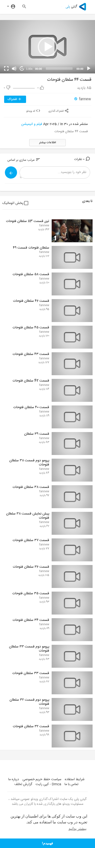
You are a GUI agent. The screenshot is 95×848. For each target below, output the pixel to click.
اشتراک (13, 99)
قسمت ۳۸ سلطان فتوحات (30, 487)
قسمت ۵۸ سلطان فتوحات (30, 274)
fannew (84, 99)
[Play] (88, 68)
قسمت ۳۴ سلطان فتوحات (30, 620)
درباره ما (13, 779)
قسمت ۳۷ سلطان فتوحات (30, 540)
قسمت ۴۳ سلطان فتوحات (30, 354)
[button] (47, 47)
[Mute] (14, 68)
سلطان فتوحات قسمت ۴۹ (31, 248)
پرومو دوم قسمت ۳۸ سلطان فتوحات (29, 463)
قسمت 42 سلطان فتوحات (30, 381)
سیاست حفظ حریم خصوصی (41, 779)
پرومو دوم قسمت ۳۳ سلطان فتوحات (29, 649)
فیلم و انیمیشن (31, 124)
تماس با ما (71, 784)
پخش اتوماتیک (12, 203)
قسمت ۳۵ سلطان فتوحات (30, 593)
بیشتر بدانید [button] (77, 829)
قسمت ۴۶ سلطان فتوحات (31, 301)
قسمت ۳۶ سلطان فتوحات (31, 567)
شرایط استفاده (75, 779)
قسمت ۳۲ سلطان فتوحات (31, 726)
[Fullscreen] (6, 68)
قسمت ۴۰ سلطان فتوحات (31, 407)
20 (22, 69)
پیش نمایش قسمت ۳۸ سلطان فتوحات (27, 516)
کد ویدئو (31, 111)
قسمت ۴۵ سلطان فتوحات (30, 328)
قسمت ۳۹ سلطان (36, 434)
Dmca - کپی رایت (48, 784)
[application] (47, 46)
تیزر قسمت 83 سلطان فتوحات (27, 221)
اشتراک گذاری (56, 111)
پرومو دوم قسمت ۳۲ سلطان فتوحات (29, 702)
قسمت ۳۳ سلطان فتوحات (30, 673)
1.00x (29, 68)
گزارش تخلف (23, 784)
